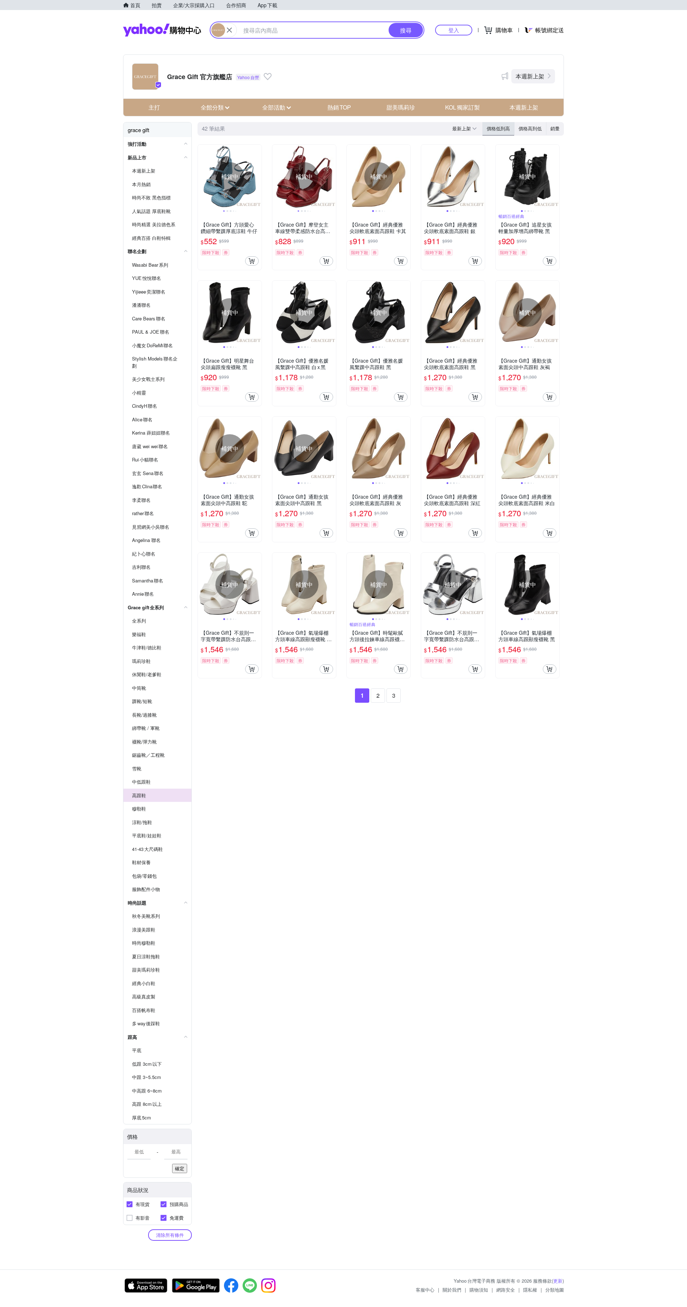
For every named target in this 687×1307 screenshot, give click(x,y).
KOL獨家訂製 (462, 107)
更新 (557, 1280)
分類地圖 (554, 1289)
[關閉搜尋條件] (229, 30)
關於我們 (452, 1289)
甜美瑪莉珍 (400, 107)
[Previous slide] (202, 176)
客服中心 (425, 1289)
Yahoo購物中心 (162, 30)
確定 (179, 1168)
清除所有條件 (170, 1234)
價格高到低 (530, 128)
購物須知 (478, 1289)
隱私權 (530, 1289)
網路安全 (505, 1289)
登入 (453, 30)
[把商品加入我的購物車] (252, 261)
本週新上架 (530, 76)
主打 (154, 107)
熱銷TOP (339, 107)
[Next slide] (257, 176)
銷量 (555, 128)
